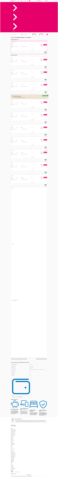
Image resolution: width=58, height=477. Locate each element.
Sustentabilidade (12, 467)
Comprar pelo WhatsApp (45, 95)
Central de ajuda (12, 461)
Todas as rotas (12, 436)
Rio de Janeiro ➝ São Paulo (13, 429)
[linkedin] (14, 425)
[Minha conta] (29, 0)
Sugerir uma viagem (12, 457)
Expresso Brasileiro (12, 451)
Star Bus (11, 447)
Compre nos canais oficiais (13, 456)
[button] (29, 48)
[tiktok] (15, 425)
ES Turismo (12, 450)
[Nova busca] (46, 1)
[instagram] (11, 425)
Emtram (11, 445)
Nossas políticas (12, 465)
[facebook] (12, 425)
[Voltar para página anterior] (30, 1)
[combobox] (16, 34)
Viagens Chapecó (12, 440)
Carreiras (11, 466)
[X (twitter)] (13, 425)
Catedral (11, 446)
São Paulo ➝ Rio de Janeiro (13, 430)
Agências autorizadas (12, 455)
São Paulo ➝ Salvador (13, 434)
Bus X (11, 441)
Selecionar (45, 44)
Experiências (22, 0)
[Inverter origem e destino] (21, 34)
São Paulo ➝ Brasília (12, 435)
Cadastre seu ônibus (12, 452)
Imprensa (11, 462)
